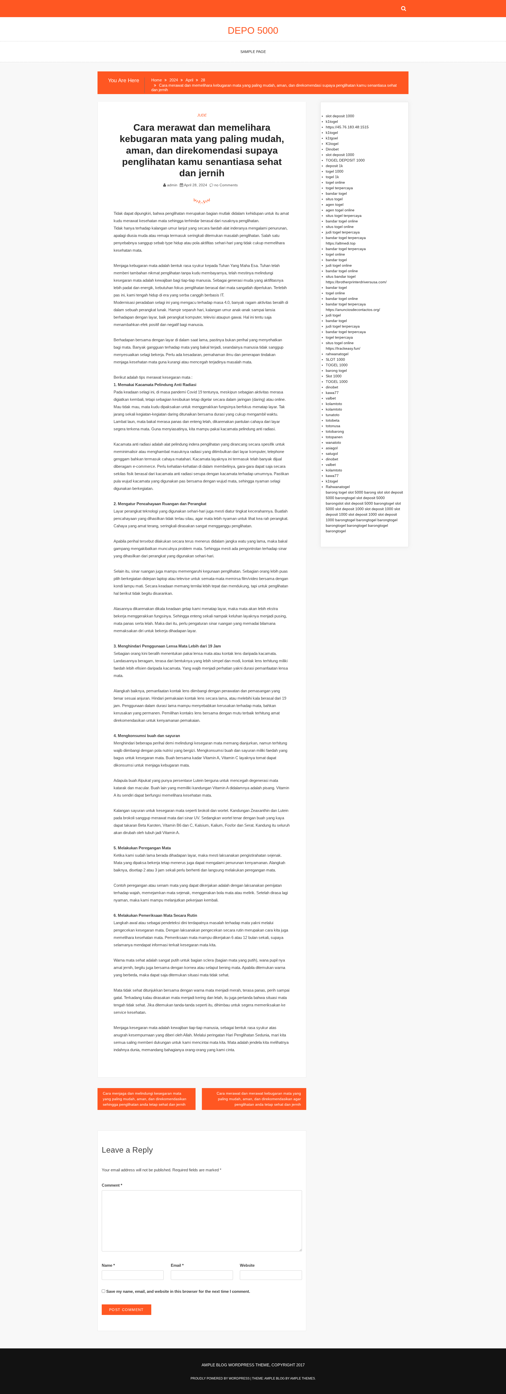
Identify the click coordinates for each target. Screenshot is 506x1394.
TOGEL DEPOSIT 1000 (345, 160)
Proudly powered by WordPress (220, 1378)
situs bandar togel (341, 276)
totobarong (335, 431)
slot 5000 (355, 492)
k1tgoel (332, 138)
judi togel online (339, 265)
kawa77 (332, 393)
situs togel (334, 199)
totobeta (332, 420)
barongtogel (345, 498)
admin (172, 185)
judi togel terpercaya (343, 232)
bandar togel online (342, 221)
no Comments (225, 185)
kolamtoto (334, 404)
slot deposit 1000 (340, 116)
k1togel (332, 121)
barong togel (336, 370)
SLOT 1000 (335, 359)
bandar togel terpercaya (346, 238)
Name (108, 1265)
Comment (112, 1185)
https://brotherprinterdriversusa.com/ (356, 282)
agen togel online (340, 210)
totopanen (334, 437)
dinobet (332, 387)
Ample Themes (302, 1378)
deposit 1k (334, 166)
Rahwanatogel (338, 487)
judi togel (333, 315)
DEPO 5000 (253, 30)
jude (202, 115)
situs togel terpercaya (344, 215)
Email (177, 1265)
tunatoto (332, 415)
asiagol (332, 448)
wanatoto (333, 442)
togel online (335, 182)
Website (247, 1265)
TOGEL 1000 (337, 365)
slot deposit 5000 (370, 498)
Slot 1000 (334, 376)
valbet (331, 398)
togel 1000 (334, 171)
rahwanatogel (337, 354)
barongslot (334, 503)
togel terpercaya (339, 188)
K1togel (332, 144)
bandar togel (336, 193)
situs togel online (340, 227)
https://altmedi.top (341, 243)
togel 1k (332, 177)
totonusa (333, 426)
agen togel (334, 204)
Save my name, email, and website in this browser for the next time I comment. (178, 1291)
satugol (332, 453)
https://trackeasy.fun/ (343, 348)
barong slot (373, 492)
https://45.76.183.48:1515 (347, 127)
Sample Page (253, 52)
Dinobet (332, 149)
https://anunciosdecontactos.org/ (353, 310)
